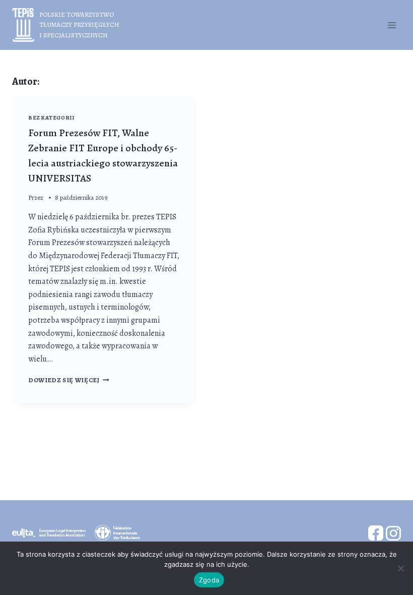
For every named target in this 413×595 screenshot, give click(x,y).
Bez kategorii (51, 118)
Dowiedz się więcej (68, 380)
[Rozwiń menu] (391, 25)
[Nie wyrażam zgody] (400, 568)
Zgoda (209, 580)
